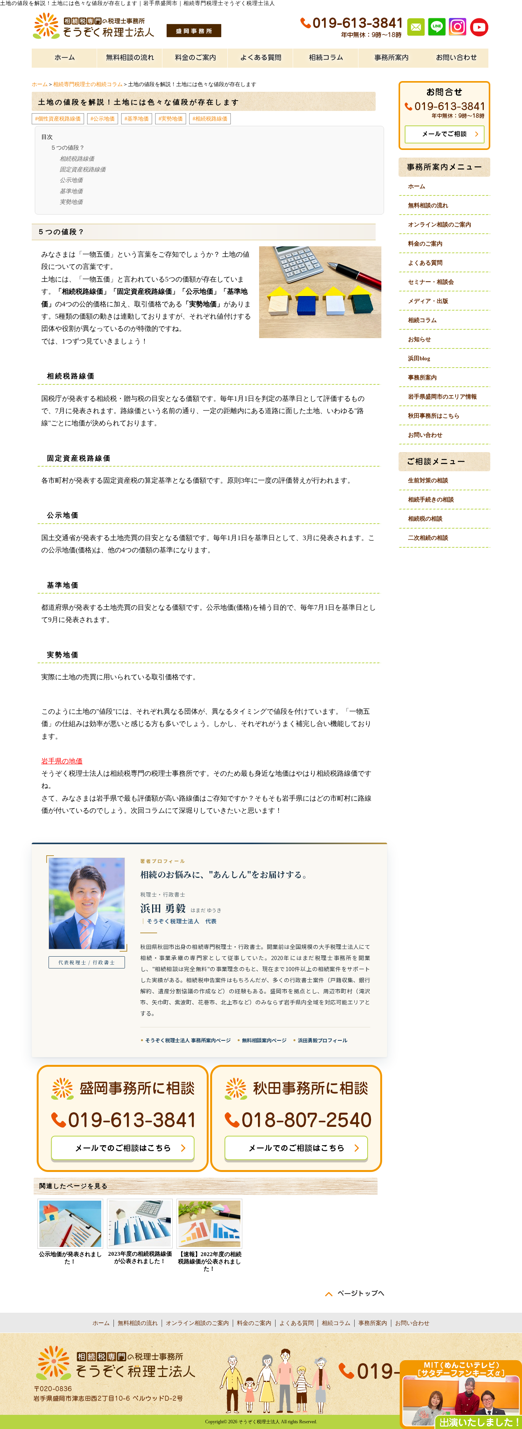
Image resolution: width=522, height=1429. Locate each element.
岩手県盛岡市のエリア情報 (442, 397)
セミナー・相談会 (431, 282)
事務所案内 (422, 377)
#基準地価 (137, 119)
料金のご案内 (425, 244)
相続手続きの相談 (431, 499)
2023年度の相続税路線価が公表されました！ (140, 1257)
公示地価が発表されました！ (70, 1258)
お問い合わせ (425, 435)
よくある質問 (425, 263)
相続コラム (422, 320)
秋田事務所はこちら (434, 416)
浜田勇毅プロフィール (322, 1040)
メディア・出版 (428, 301)
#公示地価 (103, 119)
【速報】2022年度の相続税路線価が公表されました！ (210, 1261)
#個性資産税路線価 (58, 119)
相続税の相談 (425, 519)
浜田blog (419, 358)
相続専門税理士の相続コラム (88, 84)
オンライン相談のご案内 (439, 224)
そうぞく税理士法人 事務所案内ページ (188, 1040)
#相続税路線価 (210, 119)
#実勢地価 (171, 119)
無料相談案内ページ (264, 1040)
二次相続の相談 (428, 538)
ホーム (40, 84)
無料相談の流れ (428, 205)
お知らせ (419, 339)
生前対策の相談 (428, 480)
